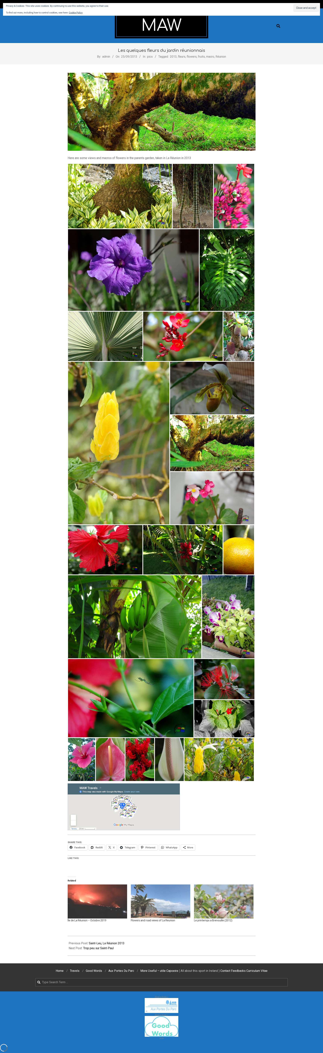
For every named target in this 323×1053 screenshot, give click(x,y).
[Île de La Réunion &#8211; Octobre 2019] (97, 901)
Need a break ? (161, 996)
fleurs (181, 56)
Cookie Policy (76, 12)
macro (210, 56)
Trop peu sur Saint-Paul (98, 948)
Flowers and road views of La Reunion (153, 920)
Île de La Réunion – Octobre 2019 (87, 920)
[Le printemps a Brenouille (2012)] (223, 901)
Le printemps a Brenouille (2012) (213, 920)
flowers (192, 56)
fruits (201, 56)
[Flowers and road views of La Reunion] (160, 901)
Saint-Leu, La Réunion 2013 (106, 943)
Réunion (221, 56)
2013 (173, 56)
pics (150, 56)
